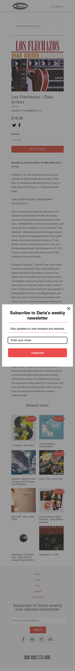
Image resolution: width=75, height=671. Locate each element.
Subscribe (37, 352)
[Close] (69, 308)
